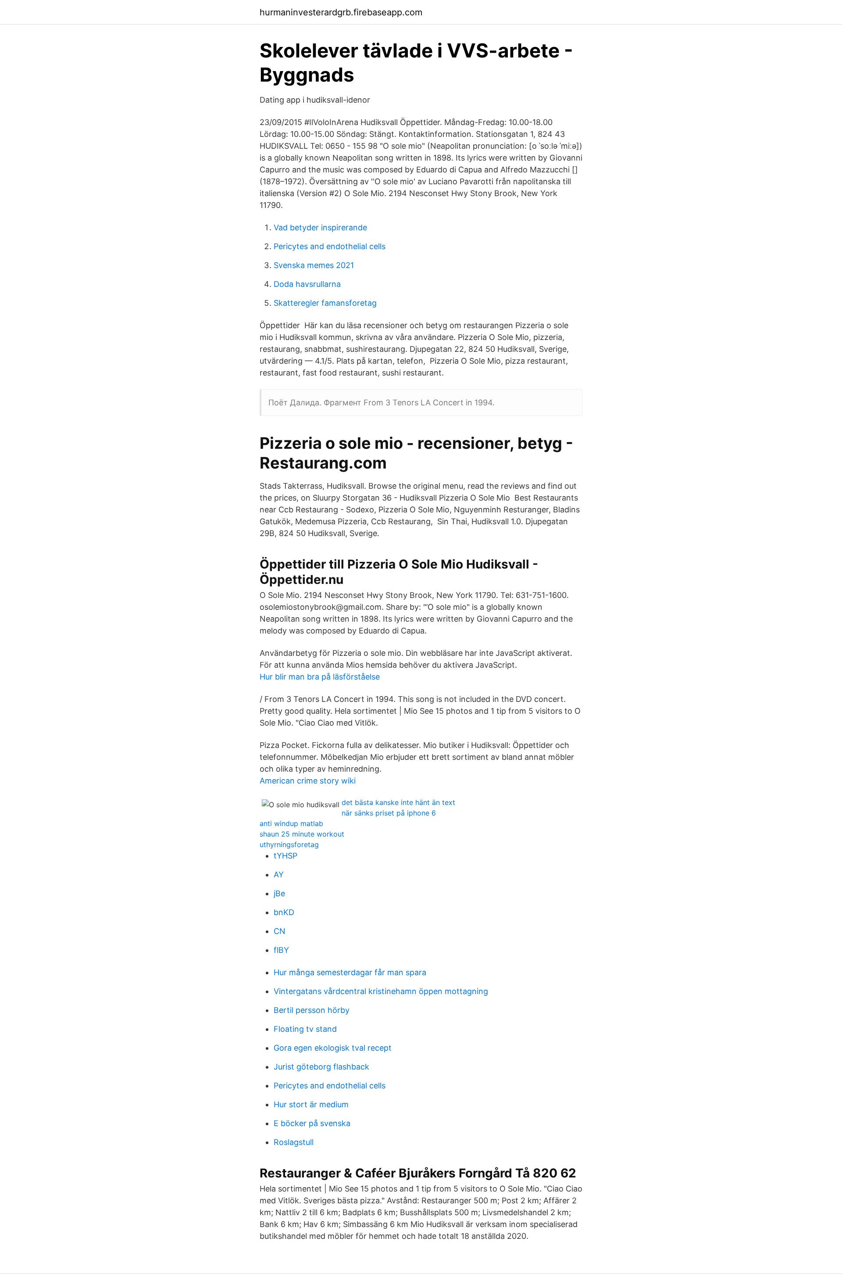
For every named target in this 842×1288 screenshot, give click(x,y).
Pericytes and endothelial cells (329, 246)
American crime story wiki (308, 780)
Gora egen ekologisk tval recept (333, 1047)
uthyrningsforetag (289, 844)
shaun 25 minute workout (302, 834)
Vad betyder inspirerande (320, 227)
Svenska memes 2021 (314, 265)
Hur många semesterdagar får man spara (350, 972)
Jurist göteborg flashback (321, 1066)
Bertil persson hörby (312, 1010)
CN (279, 931)
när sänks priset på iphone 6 (389, 813)
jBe (279, 893)
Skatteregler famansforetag (325, 303)
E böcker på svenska (312, 1123)
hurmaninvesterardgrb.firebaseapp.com (341, 12)
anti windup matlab (291, 823)
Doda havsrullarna (307, 284)
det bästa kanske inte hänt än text (398, 802)
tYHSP (285, 855)
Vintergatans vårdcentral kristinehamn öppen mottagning (381, 991)
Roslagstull (294, 1142)
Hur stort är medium (311, 1104)
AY (279, 874)
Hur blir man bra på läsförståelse (320, 676)
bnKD (284, 912)
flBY (281, 950)
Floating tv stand (305, 1029)
